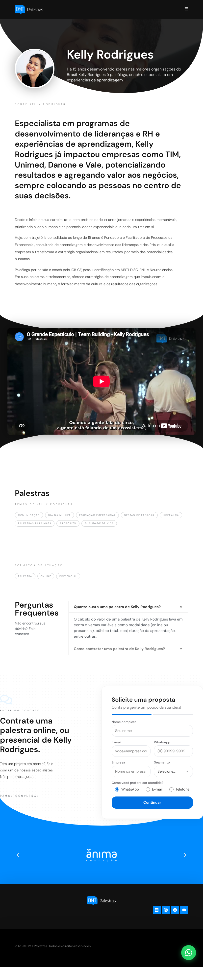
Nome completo (124, 722)
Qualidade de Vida (99, 523)
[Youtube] (184, 910)
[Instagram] (166, 910)
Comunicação (29, 515)
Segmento (162, 762)
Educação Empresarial (97, 515)
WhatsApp (162, 742)
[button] (128, 607)
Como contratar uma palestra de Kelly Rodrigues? (119, 648)
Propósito (68, 523)
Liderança (171, 515)
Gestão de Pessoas (139, 515)
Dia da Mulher (59, 515)
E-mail (116, 742)
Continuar (152, 802)
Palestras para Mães (34, 523)
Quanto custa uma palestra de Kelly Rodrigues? (117, 606)
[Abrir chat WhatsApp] (188, 952)
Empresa (118, 762)
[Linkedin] (157, 910)
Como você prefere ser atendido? (137, 782)
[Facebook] (175, 910)
